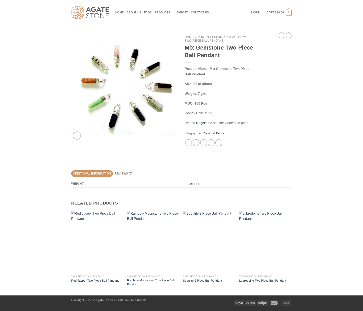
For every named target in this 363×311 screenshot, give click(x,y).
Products (162, 12)
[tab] (92, 173)
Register (202, 123)
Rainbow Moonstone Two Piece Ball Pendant (151, 282)
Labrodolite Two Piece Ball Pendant (262, 280)
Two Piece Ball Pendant (204, 40)
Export (182, 12)
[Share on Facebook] (188, 142)
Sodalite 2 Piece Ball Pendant (202, 280)
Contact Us (200, 12)
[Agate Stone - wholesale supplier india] (90, 12)
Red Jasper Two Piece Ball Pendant (95, 280)
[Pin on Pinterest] (211, 142)
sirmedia (140, 300)
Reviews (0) (123, 173)
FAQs (148, 12)
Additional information (92, 173)
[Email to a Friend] (203, 142)
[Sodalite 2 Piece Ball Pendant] (209, 242)
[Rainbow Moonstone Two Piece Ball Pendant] (153, 242)
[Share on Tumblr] (218, 142)
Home (119, 12)
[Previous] (71, 252)
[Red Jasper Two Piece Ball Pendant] (97, 242)
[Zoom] (77, 135)
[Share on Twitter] (196, 142)
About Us (134, 12)
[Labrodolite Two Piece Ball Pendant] (265, 242)
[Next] (290, 252)
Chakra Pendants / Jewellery (222, 37)
